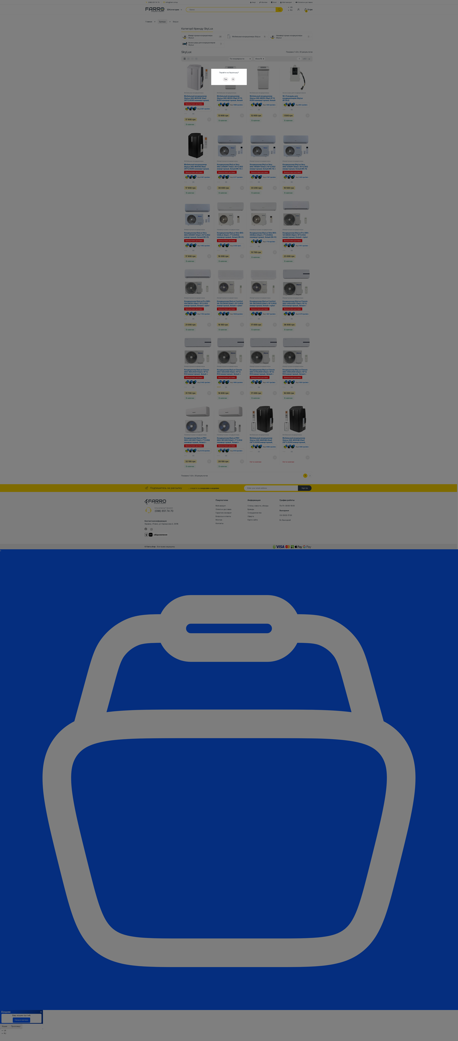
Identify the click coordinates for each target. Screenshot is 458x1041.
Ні (233, 79)
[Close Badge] (26, 1019)
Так (225, 79)
